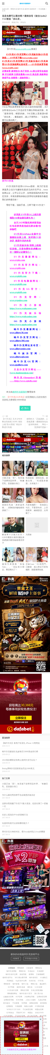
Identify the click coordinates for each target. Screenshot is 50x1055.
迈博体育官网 (42, 997)
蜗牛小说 (25, 984)
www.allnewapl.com (19, 357)
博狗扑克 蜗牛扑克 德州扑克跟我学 (25, 3)
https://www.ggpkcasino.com (23, 324)
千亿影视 (15, 1003)
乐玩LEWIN (39, 1013)
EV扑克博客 (8, 1016)
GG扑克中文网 (12, 990)
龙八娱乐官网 (32, 1016)
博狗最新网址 (12, 993)
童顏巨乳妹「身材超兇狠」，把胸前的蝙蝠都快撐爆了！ (13, 507)
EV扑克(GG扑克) (31, 958)
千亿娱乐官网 (20, 1016)
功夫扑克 (32, 981)
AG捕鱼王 (44, 978)
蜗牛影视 (16, 984)
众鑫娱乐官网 (8, 997)
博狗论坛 (38, 968)
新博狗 (31, 974)
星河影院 (43, 1003)
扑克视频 (42, 9)
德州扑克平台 (7, 978)
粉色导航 (23, 974)
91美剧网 (18, 1006)
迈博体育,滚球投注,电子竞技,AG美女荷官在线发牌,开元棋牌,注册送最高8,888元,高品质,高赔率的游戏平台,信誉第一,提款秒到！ (25, 74)
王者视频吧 (40, 974)
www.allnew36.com (19, 332)
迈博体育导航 (9, 1000)
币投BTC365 (20, 1013)
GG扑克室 (38, 987)
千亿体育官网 (28, 1009)
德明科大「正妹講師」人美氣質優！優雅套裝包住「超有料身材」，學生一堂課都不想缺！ (37, 423)
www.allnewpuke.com (20, 349)
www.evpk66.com (18, 276)
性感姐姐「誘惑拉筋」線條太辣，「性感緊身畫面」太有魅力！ (37, 481)
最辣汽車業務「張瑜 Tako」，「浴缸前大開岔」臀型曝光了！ (13, 567)
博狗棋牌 (20, 968)
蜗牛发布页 (33, 978)
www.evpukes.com (18, 300)
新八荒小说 (38, 993)
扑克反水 (31, 971)
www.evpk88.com (18, 284)
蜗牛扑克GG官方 (26, 993)
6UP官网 (19, 997)
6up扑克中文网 (21, 981)
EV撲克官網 (39, 1006)
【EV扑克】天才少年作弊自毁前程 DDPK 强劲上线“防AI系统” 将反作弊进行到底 (12, 423)
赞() (26, 408)
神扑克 (29, 987)
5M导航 (24, 1003)
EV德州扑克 (43, 1029)
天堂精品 (10, 981)
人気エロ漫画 (31, 1000)
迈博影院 (9, 1006)
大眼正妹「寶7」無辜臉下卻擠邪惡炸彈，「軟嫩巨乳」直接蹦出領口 (13, 481)
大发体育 (15, 958)
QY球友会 (10, 1013)
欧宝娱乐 (6, 1003)
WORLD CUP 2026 (13, 1009)
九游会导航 (42, 1000)
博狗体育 (7, 984)
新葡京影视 (33, 1003)
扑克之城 (43, 1022)
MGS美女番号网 (21, 978)
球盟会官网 (39, 1009)
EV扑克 (40, 981)
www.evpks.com (17, 260)
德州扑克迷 (21, 987)
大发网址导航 (29, 997)
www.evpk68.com (18, 292)
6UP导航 (11, 987)
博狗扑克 (22, 971)
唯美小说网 (28, 1006)
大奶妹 (29, 535)
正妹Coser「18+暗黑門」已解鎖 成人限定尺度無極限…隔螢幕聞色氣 (37, 567)
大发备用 (29, 968)
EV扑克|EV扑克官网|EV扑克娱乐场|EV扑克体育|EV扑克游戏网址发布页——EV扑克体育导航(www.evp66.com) (25, 64)
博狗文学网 (24, 990)
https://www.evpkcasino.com (23, 316)
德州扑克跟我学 (19, 392)
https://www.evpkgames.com (23, 308)
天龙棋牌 (40, 971)
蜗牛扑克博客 (12, 971)
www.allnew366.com (19, 340)
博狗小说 (34, 984)
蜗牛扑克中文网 (11, 974)
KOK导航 (19, 1000)
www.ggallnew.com (19, 365)
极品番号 (43, 984)
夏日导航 (43, 1016)
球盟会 (30, 1013)
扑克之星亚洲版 (37, 990)
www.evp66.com (23, 49)
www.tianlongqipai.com (21, 373)
